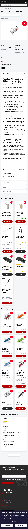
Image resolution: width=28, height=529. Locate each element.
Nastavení (14, 521)
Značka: (4, 18)
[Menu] (26, 1)
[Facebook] (2, 506)
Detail (21, 251)
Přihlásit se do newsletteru (8, 482)
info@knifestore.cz (8, 500)
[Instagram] (6, 506)
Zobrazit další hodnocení (14, 455)
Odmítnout (7, 525)
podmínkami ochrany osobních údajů (19, 479)
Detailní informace (5, 64)
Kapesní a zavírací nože (10, 176)
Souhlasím (20, 525)
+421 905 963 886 (7, 502)
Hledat (25, 5)
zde (11, 518)
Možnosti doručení (19, 49)
